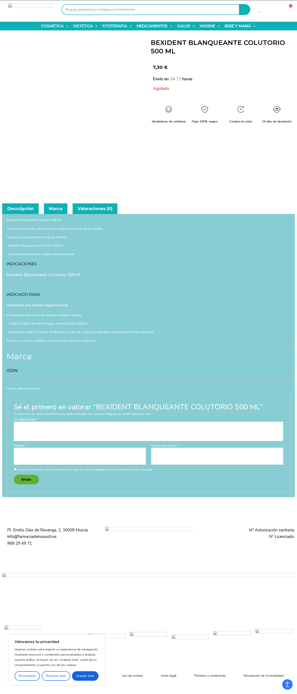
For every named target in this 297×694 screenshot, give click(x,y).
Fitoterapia (114, 26)
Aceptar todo (85, 676)
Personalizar (27, 676)
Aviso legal (168, 676)
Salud (183, 26)
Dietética (83, 26)
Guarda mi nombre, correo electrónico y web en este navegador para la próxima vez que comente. (85, 470)
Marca (55, 208)
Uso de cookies (132, 676)
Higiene (207, 26)
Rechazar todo (56, 676)
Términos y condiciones (210, 676)
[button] (67, 26)
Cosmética (52, 26)
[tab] (20, 208)
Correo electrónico (165, 446)
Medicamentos (152, 26)
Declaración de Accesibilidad (264, 676)
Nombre (20, 446)
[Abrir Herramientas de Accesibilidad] (287, 684)
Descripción (20, 208)
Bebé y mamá (238, 26)
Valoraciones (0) (95, 208)
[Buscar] (244, 10)
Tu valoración (26, 419)
